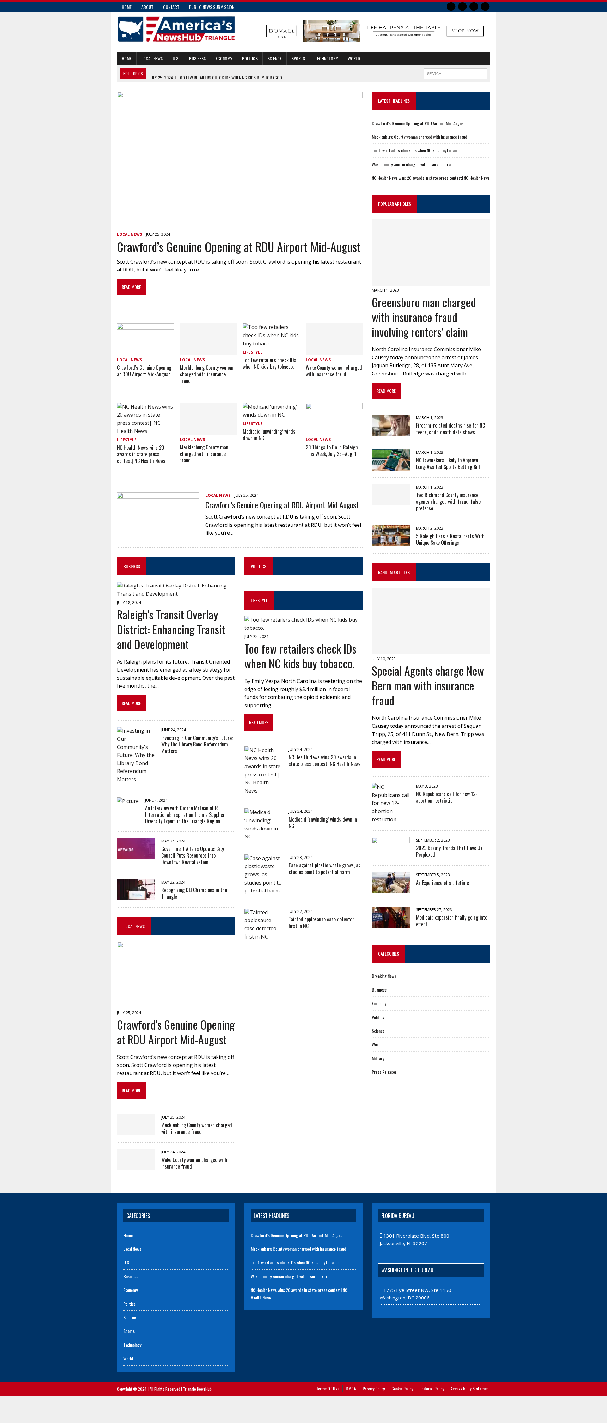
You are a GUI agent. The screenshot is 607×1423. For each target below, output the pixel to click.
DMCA (351, 1388)
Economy (224, 58)
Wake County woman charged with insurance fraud (334, 371)
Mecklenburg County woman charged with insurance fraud (206, 374)
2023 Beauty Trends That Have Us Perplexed (449, 851)
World (354, 58)
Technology (326, 58)
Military (378, 1058)
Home (127, 6)
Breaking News (384, 975)
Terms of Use (327, 1388)
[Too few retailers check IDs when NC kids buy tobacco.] (271, 343)
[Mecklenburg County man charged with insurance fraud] (208, 430)
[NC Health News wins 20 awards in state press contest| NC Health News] (145, 431)
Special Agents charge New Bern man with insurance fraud (428, 685)
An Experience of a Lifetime (442, 882)
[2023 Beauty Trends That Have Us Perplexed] (391, 854)
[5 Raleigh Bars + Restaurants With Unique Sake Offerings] (391, 541)
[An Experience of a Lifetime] (391, 888)
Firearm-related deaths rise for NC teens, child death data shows (450, 429)
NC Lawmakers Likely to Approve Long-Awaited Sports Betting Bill (448, 463)
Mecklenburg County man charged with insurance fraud (204, 453)
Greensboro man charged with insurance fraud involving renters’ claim (424, 317)
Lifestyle (252, 352)
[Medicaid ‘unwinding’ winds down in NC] (271, 414)
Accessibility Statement (470, 1388)
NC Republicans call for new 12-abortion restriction (446, 797)
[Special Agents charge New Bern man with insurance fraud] (431, 649)
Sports (298, 58)
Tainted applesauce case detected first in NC (322, 922)
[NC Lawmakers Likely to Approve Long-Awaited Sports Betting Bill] (391, 466)
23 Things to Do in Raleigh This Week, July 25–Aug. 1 (332, 450)
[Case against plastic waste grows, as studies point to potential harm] (263, 890)
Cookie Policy (402, 1388)
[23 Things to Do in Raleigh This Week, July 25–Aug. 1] (334, 430)
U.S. (176, 58)
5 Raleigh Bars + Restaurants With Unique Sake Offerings (450, 539)
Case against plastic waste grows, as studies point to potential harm (324, 868)
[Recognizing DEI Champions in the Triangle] (136, 895)
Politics (250, 58)
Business (197, 58)
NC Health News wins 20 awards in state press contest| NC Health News (141, 454)
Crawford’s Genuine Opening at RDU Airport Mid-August (239, 246)
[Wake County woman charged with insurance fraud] (334, 351)
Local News (152, 58)
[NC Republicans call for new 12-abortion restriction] (391, 819)
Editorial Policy (432, 1388)
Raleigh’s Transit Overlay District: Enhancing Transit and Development (171, 629)
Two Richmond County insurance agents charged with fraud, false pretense (448, 501)
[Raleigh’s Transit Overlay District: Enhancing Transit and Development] (176, 593)
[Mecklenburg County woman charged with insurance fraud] (208, 351)
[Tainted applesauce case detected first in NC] (263, 936)
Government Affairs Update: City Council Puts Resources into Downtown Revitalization (192, 855)
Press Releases (384, 1071)
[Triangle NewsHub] (176, 29)
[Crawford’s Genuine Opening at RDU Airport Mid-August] (240, 225)
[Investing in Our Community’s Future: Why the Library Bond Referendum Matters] (136, 779)
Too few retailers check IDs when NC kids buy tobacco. (269, 363)
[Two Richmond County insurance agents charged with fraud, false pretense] (391, 500)
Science (274, 58)
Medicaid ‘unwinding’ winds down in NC (269, 435)
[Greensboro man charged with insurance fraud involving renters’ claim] (431, 281)
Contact (171, 6)
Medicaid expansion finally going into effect (451, 921)
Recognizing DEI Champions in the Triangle (194, 893)
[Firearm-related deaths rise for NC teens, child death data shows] (391, 431)
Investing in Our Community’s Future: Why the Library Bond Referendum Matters (197, 744)
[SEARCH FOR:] (455, 72)
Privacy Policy (374, 1388)
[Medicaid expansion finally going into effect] (391, 923)
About (147, 6)
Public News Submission (211, 6)
